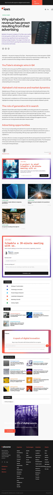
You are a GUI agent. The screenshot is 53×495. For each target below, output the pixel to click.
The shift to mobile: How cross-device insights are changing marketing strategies (17, 389)
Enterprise (28, 462)
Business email (8, 257)
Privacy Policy (48, 492)
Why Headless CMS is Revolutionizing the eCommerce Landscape (41, 316)
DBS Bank (47, 464)
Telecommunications (40, 466)
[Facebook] (3, 48)
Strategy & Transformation (17, 286)
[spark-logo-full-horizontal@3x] (6, 7)
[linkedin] (7, 462)
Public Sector (38, 464)
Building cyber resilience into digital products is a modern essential (17, 324)
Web (27, 453)
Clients (47, 447)
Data (27, 464)
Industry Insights (6, 15)
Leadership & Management (17, 296)
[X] (5, 48)
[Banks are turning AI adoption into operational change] (39, 185)
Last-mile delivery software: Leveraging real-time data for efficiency (17, 364)
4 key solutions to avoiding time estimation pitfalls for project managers (40, 389)
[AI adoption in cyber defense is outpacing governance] (13, 185)
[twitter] (4, 462)
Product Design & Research (17, 292)
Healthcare (38, 450)
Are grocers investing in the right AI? (10, 226)
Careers (4, 469)
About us (4, 471)
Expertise (19, 447)
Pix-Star (47, 469)
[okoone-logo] (6, 446)
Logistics (37, 453)
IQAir (46, 450)
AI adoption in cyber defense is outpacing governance (11, 202)
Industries (38, 447)
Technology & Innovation (16, 289)
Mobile (27, 450)
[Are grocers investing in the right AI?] (13, 209)
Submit (47, 345)
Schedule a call (44, 175)
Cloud (27, 459)
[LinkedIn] (8, 48)
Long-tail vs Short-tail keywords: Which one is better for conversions (41, 381)
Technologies (29, 447)
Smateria (47, 462)
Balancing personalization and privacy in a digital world (17, 381)
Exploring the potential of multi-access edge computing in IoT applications (40, 372)
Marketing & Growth (15, 299)
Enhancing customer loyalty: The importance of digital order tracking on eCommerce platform (18, 372)
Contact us (4, 466)
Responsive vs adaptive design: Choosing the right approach (40, 364)
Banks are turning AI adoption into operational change (38, 202)
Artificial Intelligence (8, 401)
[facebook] (2, 462)
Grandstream (48, 466)
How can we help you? (10, 264)
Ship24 (46, 459)
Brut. (46, 453)
